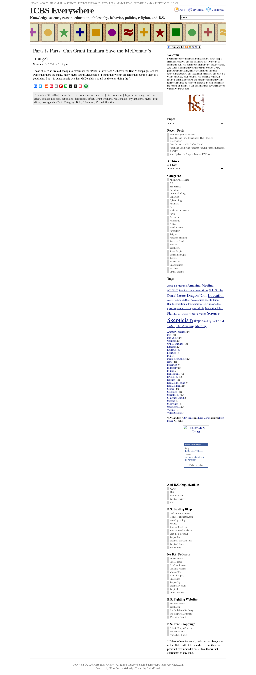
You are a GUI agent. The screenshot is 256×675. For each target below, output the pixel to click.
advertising (138, 95)
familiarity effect (84, 99)
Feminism (174, 203)
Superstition (175, 261)
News (172, 213)
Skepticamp (175, 606)
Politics (173, 223)
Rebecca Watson (197, 313)
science (189, 457)
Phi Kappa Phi (176, 495)
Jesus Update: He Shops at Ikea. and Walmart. (191, 154)
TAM (221, 321)
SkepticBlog (175, 547)
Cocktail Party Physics (180, 513)
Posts (182, 9)
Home (34, 3)
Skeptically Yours (178, 585)
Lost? (174, 3)
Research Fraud (177, 240)
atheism (172, 290)
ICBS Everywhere (62, 10)
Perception (174, 217)
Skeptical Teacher (178, 543)
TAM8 (171, 326)
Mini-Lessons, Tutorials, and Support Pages (143, 3)
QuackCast (175, 578)
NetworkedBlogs (193, 444)
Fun (171, 206)
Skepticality (175, 582)
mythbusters (136, 99)
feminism (180, 300)
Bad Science (175, 186)
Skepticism (175, 247)
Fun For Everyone (89, 3)
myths (148, 99)
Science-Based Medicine (181, 530)
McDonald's (120, 99)
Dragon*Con (197, 295)
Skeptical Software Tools (181, 540)
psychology (190, 460)
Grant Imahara (104, 99)
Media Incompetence (179, 210)
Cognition (174, 189)
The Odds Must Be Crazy (181, 610)
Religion (174, 234)
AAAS (173, 488)
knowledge (215, 304)
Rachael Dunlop (181, 313)
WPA (172, 502)
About (44, 3)
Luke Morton (204, 417)
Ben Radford (186, 290)
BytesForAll (154, 668)
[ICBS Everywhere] (128, 32)
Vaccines (174, 268)
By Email (198, 9)
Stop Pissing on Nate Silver (182, 134)
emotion (170, 300)
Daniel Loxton (176, 295)
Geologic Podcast (178, 568)
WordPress (115, 668)
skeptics (199, 320)
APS (172, 492)
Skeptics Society (177, 498)
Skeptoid (174, 588)
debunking (67, 99)
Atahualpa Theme (133, 668)
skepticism (199, 457)
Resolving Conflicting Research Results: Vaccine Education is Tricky (197, 149)
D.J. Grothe (216, 290)
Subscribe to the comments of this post (82, 95)
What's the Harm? (178, 617)
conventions (200, 290)
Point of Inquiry (177, 575)
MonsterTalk (175, 571)
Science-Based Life (178, 526)
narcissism (185, 308)
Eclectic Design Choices (181, 628)
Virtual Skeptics (105, 102)
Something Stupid (178, 254)
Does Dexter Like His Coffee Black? (186, 144)
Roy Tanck (188, 417)
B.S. (78, 102)
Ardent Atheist (176, 558)
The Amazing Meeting (191, 326)
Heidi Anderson (192, 300)
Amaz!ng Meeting (177, 285)
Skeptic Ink (175, 537)
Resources (108, 3)
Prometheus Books (178, 634)
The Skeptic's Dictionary (181, 613)
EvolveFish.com (177, 631)
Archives (172, 165)
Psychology (175, 230)
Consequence (176, 561)
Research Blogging (178, 237)
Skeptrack (211, 321)
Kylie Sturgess (173, 308)
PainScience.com (177, 603)
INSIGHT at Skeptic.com (181, 516)
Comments (218, 9)
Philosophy (175, 220)
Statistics (173, 258)
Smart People (176, 251)
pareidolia (198, 308)
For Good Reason (178, 565)
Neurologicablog (177, 520)
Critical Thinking (178, 193)
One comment (114, 95)
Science (173, 244)
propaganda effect (52, 102)
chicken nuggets (51, 99)
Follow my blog (196, 465)
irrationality (205, 300)
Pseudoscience (176, 227)
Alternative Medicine (179, 179)
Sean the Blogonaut (179, 533)
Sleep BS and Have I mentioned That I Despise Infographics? (191, 139)
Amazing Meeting (200, 285)
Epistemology (176, 200)
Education (88, 102)
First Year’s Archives (63, 3)
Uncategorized (176, 264)
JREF (204, 304)
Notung (173, 523)
